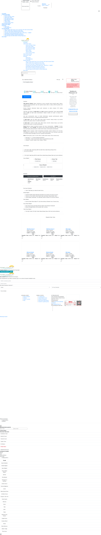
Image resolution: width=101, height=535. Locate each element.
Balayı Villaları (7, 20)
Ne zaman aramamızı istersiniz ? (6, 285)
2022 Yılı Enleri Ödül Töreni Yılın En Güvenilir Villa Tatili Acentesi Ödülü (18, 29)
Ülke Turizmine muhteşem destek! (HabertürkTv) (14, 34)
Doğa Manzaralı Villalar (9, 19)
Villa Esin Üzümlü (49, 252)
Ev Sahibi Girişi (41, 296)
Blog (24, 300)
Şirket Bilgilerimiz (7, 27)
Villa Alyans (68, 252)
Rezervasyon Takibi (6, 24)
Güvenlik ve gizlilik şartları (43, 301)
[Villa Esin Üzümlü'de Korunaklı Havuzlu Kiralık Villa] (50, 246)
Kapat (11, 271)
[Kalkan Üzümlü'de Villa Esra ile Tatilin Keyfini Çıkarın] (31, 246)
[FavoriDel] (48, 4)
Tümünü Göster (7, 15)
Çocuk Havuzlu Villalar (8, 22)
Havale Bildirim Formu (42, 297)
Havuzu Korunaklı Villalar (9, 16)
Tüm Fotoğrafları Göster (28, 82)
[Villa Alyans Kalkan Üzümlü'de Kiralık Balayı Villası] (70, 246)
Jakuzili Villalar (7, 21)
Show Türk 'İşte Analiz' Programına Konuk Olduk (14, 31)
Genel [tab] (27, 96)
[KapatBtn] (99, 11)
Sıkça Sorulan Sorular (6, 23)
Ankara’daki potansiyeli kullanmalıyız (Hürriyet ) (13, 33)
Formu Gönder (3, 290)
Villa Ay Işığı (68, 229)
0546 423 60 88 (73, 111)
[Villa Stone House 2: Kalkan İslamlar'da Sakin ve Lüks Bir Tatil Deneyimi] (50, 223)
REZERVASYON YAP (5, 449)
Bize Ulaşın (4, 36)
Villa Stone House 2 (50, 229)
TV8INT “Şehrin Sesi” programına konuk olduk (13, 30)
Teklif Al (32, 6)
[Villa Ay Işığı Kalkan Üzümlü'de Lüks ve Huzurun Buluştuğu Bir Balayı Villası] (70, 223)
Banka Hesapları (26, 296)
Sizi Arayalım (73, 113)
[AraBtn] (22, 75)
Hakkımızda (6, 26)
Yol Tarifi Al (53, 176)
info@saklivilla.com (73, 109)
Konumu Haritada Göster (34, 176)
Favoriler (39, 5)
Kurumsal (4, 25)
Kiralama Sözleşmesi (42, 299)
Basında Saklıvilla (5, 28)
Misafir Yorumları (26, 299)
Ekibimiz (25, 297)
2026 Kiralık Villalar (6, 14)
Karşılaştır (45, 7)
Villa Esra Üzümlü (30, 252)
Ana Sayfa (4, 13)
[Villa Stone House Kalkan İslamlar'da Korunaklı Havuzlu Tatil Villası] (31, 223)
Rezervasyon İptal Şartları (43, 300)
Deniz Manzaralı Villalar (9, 18)
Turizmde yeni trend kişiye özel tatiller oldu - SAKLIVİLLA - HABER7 (17, 32)
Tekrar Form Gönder (5, 271)
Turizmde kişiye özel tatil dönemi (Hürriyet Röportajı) (15, 35)
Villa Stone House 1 (31, 229)
